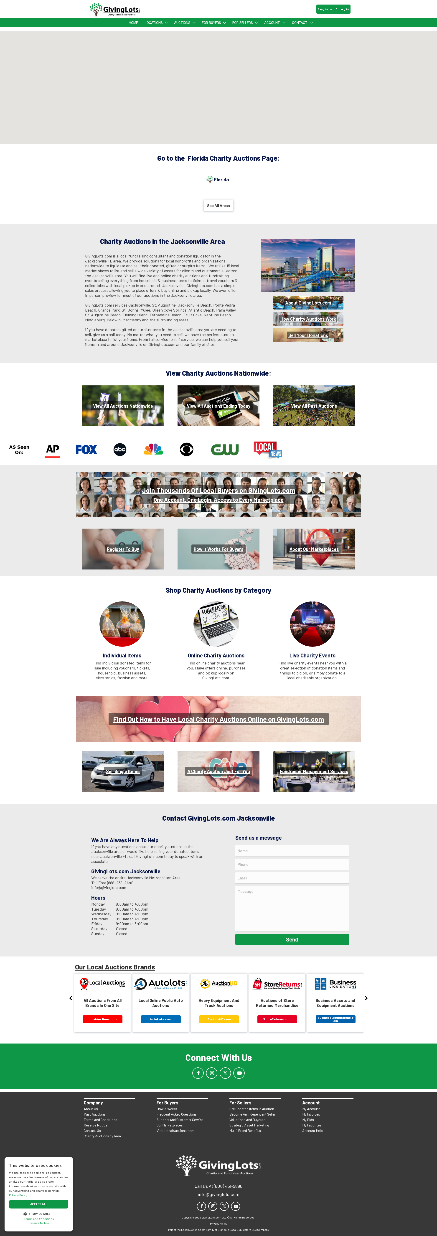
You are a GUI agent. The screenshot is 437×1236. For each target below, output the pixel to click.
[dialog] (39, 1194)
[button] (38, 1213)
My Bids (308, 1119)
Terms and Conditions (39, 1219)
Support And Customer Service (180, 1119)
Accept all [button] (38, 1204)
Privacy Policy (18, 1195)
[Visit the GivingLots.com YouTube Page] (239, 1073)
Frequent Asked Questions (177, 1114)
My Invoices (311, 1114)
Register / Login (334, 9)
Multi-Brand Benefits (245, 1130)
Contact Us (92, 1130)
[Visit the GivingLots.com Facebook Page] (198, 1073)
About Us (91, 1108)
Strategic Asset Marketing (249, 1125)
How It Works (167, 1108)
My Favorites (312, 1125)
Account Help (312, 1130)
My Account (311, 1108)
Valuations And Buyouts (247, 1119)
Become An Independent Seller (252, 1114)
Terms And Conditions (100, 1119)
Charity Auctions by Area (102, 1136)
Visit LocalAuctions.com (175, 1130)
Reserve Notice (95, 1125)
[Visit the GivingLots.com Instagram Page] (211, 1073)
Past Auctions (95, 1114)
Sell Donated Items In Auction (251, 1108)
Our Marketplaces (170, 1125)
